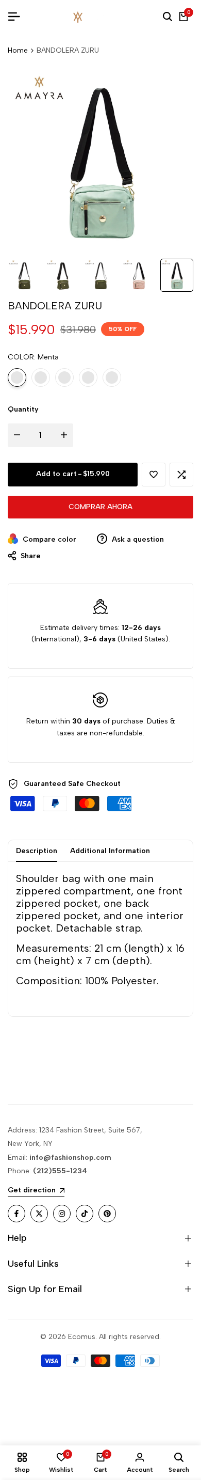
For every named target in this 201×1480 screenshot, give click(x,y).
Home (18, 50)
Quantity (23, 409)
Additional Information (110, 850)
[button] (153, 474)
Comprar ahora (100, 506)
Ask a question (137, 539)
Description (36, 850)
